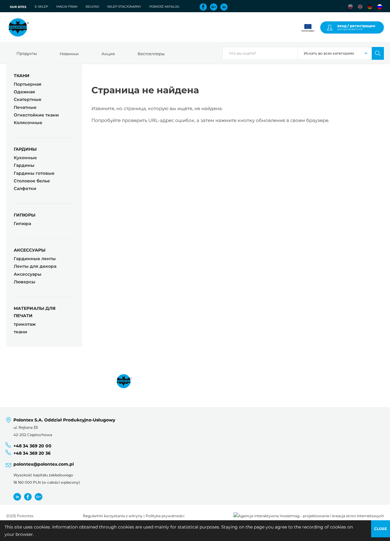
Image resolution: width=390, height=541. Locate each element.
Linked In (224, 7)
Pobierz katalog (164, 7)
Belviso (92, 7)
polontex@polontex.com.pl (43, 464)
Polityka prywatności (165, 516)
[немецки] (369, 6)
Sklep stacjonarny (124, 7)
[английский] (360, 6)
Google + (38, 496)
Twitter (17, 496)
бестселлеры (151, 53)
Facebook (203, 7)
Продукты (26, 53)
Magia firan (66, 7)
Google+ (213, 7)
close (380, 528)
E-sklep (41, 7)
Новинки (69, 53)
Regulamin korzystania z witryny (113, 516)
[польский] (350, 6)
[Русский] (379, 6)
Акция (108, 53)
